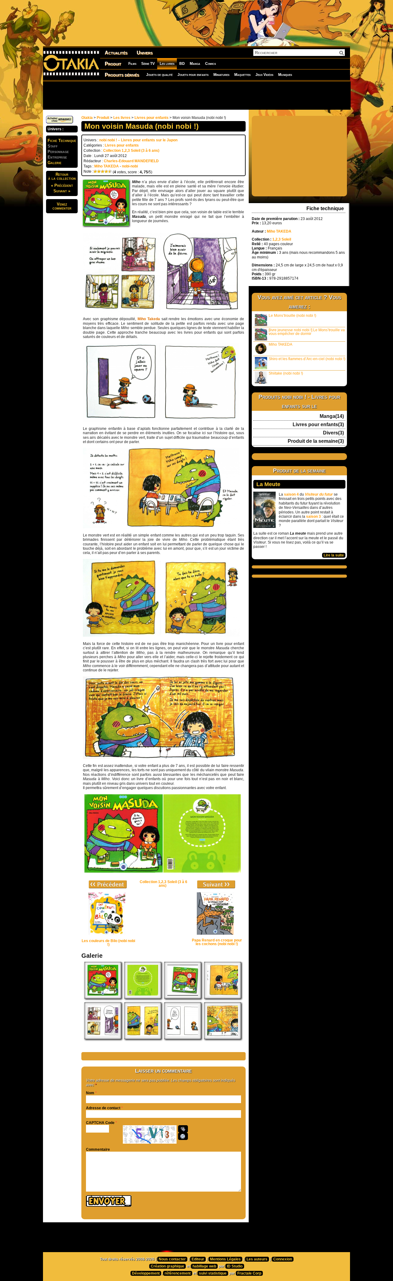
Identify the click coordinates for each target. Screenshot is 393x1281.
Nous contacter (172, 1259)
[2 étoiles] (99, 171)
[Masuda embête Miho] (222, 997)
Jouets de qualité (159, 75)
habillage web (204, 1266)
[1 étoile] (95, 171)
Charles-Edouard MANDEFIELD (131, 161)
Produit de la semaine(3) (316, 441)
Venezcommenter (62, 206)
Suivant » (61, 191)
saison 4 (291, 494)
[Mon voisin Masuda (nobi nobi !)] (102, 997)
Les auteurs (257, 1259)
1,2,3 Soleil (281, 239)
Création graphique (167, 1266)
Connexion (282, 1259)
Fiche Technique (62, 141)
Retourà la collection (62, 176)
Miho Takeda (149, 319)
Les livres (167, 63)
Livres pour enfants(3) (318, 424)
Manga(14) (332, 416)
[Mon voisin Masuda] (182, 997)
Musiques (285, 75)
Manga (195, 63)
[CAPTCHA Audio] (183, 1129)
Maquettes (242, 75)
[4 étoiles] (106, 171)
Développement (146, 1273)
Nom (90, 1093)
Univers (145, 52)
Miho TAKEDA (106, 166)
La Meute (268, 484)
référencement (178, 1273)
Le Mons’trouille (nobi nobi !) (292, 315)
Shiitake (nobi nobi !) (286, 373)
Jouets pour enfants (192, 75)
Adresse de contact (103, 1108)
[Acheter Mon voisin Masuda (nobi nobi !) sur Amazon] (59, 122)
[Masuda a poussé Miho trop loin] (222, 1038)
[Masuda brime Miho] (142, 1038)
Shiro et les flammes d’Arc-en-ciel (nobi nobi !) (307, 359)
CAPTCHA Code (100, 1123)
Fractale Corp (249, 1273)
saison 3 (313, 516)
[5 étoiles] (110, 171)
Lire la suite (334, 555)
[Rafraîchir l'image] (183, 1136)
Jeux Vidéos (264, 75)
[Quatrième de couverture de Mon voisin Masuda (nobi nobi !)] (142, 997)
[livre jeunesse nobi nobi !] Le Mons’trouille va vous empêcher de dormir (307, 332)
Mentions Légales (225, 1259)
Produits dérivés (122, 74)
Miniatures (221, 75)
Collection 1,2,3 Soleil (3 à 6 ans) (131, 150)
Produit (113, 63)
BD (182, 63)
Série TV (148, 63)
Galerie (54, 163)
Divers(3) (333, 432)
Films (132, 63)
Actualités (116, 52)
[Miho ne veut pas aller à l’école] (102, 1038)
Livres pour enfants (151, 118)
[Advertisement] (196, 95)
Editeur (198, 1259)
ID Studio (235, 1266)
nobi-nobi (130, 166)
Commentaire (98, 1149)
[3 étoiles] (102, 171)
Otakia (87, 118)
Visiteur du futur (319, 494)
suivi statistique (213, 1273)
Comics (210, 63)
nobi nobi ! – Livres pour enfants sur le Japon (138, 140)
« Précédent (62, 185)
